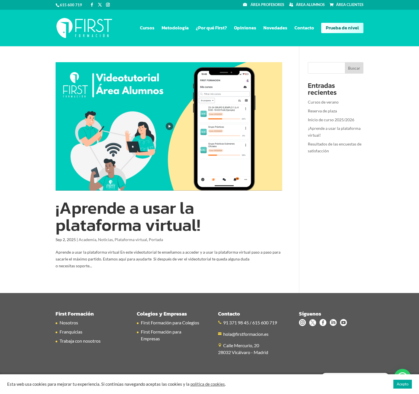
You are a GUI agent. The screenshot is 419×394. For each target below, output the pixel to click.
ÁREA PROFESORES (267, 5)
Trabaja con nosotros (80, 341)
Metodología (175, 28)
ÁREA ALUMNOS (310, 5)
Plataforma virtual (131, 239)
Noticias (105, 239)
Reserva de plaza (322, 110)
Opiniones (245, 28)
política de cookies (207, 384)
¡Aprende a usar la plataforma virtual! (128, 216)
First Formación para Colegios (170, 322)
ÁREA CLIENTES (349, 5)
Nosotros (69, 322)
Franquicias (71, 331)
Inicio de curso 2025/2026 (331, 119)
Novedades (275, 28)
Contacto (304, 28)
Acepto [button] (402, 384)
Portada (156, 239)
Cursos (147, 28)
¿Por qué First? (211, 28)
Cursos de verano (323, 102)
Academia (87, 239)
